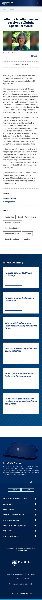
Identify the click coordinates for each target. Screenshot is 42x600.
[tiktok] (31, 482)
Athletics (8, 531)
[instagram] (16, 482)
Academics (9, 217)
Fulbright (27, 234)
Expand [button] (34, 56)
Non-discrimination (18, 574)
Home (5, 9)
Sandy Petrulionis (12, 239)
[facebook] (10, 482)
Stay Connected (10, 536)
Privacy (8, 574)
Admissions (8, 509)
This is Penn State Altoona (15, 499)
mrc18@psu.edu (9, 202)
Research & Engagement (14, 526)
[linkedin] (26, 482)
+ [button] (35, 498)
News (12, 9)
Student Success (11, 520)
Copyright (17, 578)
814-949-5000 (22, 550)
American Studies (12, 228)
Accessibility (31, 574)
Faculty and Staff (12, 234)
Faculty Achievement (27, 217)
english (27, 239)
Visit (14, 490)
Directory (26, 578)
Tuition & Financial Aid (13, 515)
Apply (27, 490)
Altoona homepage (12, 222)
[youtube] (21, 482)
